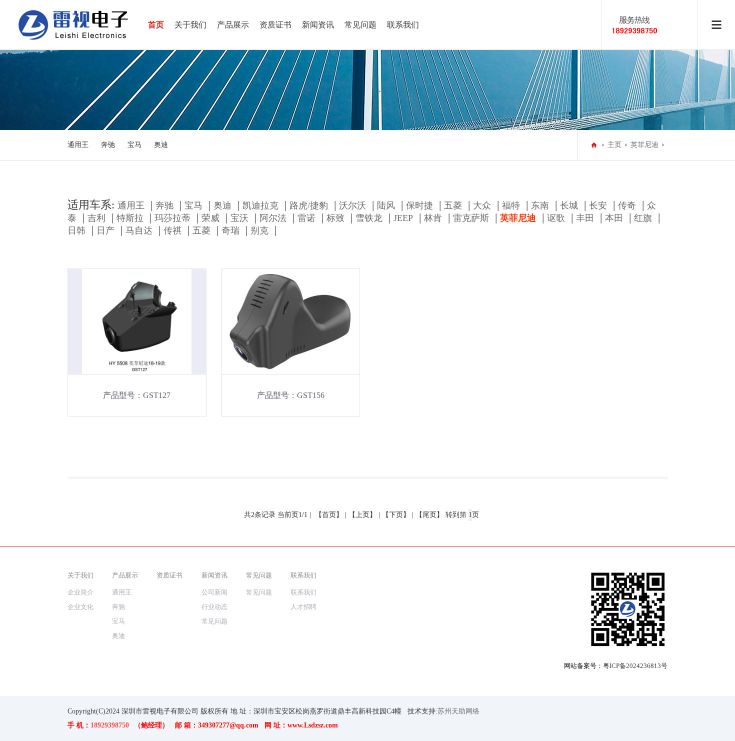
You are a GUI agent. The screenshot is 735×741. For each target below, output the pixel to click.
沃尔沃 (352, 205)
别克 (259, 231)
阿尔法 (273, 218)
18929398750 (109, 725)
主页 (615, 144)
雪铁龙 (369, 218)
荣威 (211, 218)
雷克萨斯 (471, 218)
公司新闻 (215, 592)
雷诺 (307, 218)
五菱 (453, 205)
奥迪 (161, 144)
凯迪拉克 (260, 205)
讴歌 (556, 218)
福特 (511, 205)
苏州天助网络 (459, 711)
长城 (569, 205)
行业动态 (215, 606)
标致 (335, 218)
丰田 (585, 218)
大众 (482, 205)
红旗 (643, 218)
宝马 (135, 144)
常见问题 (360, 24)
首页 (156, 24)
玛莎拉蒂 (172, 218)
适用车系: (91, 204)
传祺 (173, 231)
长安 (598, 205)
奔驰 (108, 144)
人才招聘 (303, 606)
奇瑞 (231, 231)
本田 (614, 218)
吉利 (97, 218)
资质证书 (276, 24)
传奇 (627, 205)
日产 (105, 231)
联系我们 (403, 24)
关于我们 (190, 24)
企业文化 (81, 606)
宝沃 (239, 218)
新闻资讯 (318, 24)
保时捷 (419, 205)
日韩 (77, 231)
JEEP (403, 218)
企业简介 (81, 592)
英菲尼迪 (644, 144)
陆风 (386, 205)
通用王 (78, 144)
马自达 (139, 231)
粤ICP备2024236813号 (635, 666)
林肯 (433, 218)
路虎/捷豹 (309, 205)
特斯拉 (130, 218)
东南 (540, 205)
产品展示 (233, 24)
